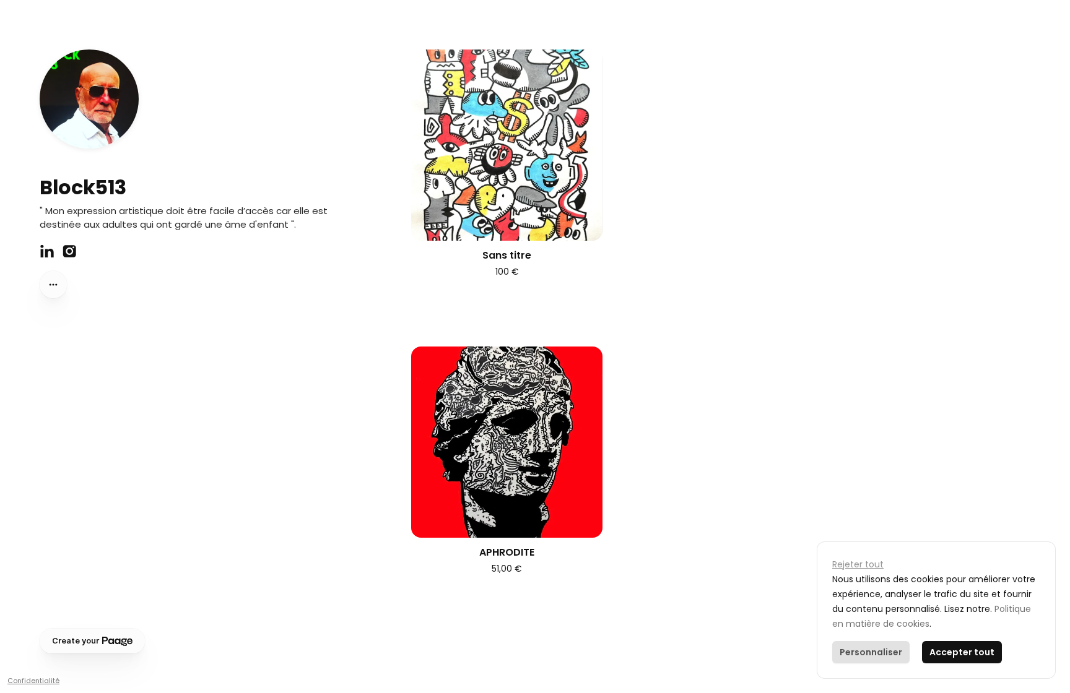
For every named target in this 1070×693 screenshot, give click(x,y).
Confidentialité (33, 681)
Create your (75, 640)
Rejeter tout (858, 564)
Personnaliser (871, 652)
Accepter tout (961, 652)
